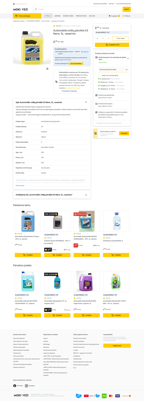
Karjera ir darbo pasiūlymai (20, 344)
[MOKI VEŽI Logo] (20, 9)
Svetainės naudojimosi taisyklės (22, 364)
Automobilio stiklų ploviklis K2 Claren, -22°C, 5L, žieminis (27, 237)
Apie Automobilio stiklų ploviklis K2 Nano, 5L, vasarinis (39, 102)
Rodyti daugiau (20, 185)
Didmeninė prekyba (78, 341)
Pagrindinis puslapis (19, 21)
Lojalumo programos (49, 353)
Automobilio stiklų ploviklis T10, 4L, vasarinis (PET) (55, 302)
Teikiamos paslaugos (19, 347)
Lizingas (75, 350)
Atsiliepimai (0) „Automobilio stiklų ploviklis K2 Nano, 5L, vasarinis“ (44, 195)
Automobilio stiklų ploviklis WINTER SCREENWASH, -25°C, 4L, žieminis (85, 237)
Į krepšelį (114, 45)
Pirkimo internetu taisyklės (81, 365)
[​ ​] (78, 9)
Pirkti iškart (121, 38)
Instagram (32, 386)
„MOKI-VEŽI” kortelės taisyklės (52, 356)
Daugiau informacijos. (73, 88)
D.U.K (74, 368)
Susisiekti (124, 133)
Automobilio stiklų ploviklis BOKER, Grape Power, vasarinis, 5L (85, 302)
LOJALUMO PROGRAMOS (123, 4)
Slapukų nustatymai (19, 367)
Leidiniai (45, 341)
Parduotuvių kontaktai (79, 338)
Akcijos (45, 338)
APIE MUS (111, 4)
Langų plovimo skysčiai (58, 21)
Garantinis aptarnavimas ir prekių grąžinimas (86, 344)
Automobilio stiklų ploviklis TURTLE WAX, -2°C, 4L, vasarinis (114, 302)
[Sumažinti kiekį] (97, 38)
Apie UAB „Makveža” (19, 338)
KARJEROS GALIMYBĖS (100, 4)
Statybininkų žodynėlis (49, 350)
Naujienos (46, 347)
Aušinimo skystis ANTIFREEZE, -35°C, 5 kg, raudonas (57, 242)
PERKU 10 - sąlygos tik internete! (82, 353)
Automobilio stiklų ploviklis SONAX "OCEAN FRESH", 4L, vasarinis (26, 302)
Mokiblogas (46, 344)
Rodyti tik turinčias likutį (110, 75)
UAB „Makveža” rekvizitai (20, 341)
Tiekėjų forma (17, 353)
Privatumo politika (18, 356)
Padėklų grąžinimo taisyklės (21, 350)
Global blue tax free (78, 347)
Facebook (20, 385)
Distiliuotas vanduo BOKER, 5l (113, 241)
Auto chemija (45, 21)
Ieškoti (126, 9)
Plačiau (109, 117)
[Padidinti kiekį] (109, 38)
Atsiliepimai (76, 356)
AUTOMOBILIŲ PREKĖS (33, 21)
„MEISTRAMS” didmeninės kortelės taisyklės (56, 359)
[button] (114, 16)
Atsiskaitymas (77, 359)
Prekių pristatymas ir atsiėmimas (82, 362)
